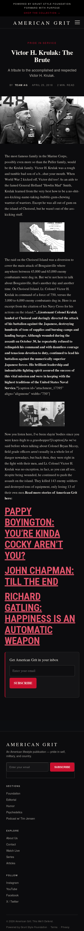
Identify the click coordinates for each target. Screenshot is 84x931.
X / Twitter (12, 901)
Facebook (12, 895)
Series (10, 857)
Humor (10, 806)
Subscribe (23, 683)
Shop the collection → (42, 12)
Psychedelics (14, 812)
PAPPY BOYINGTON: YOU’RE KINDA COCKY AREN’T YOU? (34, 533)
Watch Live (13, 850)
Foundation (13, 793)
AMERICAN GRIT (42, 23)
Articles (10, 863)
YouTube (11, 889)
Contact (11, 844)
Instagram (12, 883)
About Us (12, 838)
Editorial (11, 800)
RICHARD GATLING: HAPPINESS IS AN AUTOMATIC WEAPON (40, 618)
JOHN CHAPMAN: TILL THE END (39, 576)
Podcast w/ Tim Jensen (20, 818)
